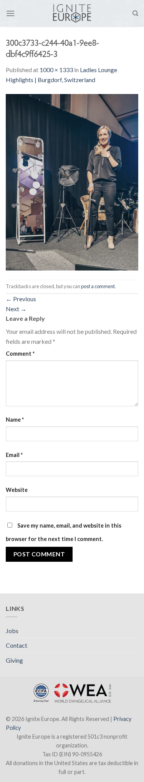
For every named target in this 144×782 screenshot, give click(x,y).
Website (17, 490)
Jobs (12, 630)
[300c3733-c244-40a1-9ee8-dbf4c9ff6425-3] (72, 181)
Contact (16, 645)
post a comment (98, 286)
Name (15, 419)
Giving (14, 660)
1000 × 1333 (56, 69)
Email (14, 455)
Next (16, 308)
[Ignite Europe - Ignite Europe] (72, 13)
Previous (21, 298)
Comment (20, 353)
